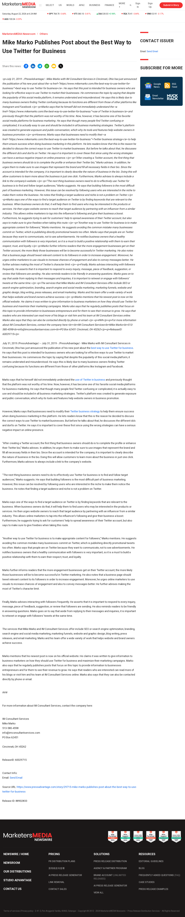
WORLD (70, 5)
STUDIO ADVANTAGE (17, 880)
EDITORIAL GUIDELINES (151, 861)
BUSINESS (94, 5)
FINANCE (109, 5)
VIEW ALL (99, 892)
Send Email (16, 777)
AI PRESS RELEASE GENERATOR (65, 875)
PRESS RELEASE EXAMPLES (153, 889)
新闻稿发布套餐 (57, 868)
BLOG (142, 868)
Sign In (137, 5)
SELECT (50, 5)
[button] (39, 5)
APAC (82, 5)
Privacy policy (27, 911)
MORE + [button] (122, 5)
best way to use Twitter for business (112, 347)
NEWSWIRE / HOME (16, 854)
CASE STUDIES (147, 882)
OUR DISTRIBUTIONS (17, 871)
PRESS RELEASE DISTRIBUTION (110, 861)
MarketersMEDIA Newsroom (18, 33)
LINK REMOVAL (56, 882)
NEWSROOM (11, 863)
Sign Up (150, 5)
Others (44, 33)
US (60, 5)
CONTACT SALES (58, 889)
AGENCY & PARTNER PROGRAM (110, 868)
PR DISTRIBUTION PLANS (62, 861)
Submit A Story (171, 5)
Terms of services (11, 911)
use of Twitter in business (90, 379)
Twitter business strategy (85, 411)
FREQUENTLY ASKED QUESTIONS (159, 875)
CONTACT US (12, 889)
